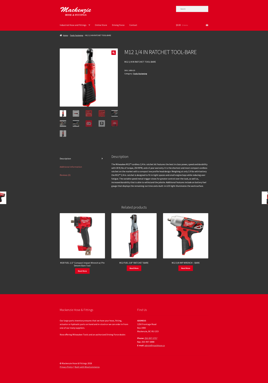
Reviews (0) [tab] (65, 175)
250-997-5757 (150, 338)
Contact (133, 25)
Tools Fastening (76, 35)
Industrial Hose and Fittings (73, 25)
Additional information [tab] (71, 166)
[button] (113, 52)
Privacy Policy (66, 367)
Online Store (101, 25)
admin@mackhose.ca (154, 345)
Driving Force (118, 25)
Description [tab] (65, 158)
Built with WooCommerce (87, 367)
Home (65, 35)
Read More (82, 271)
